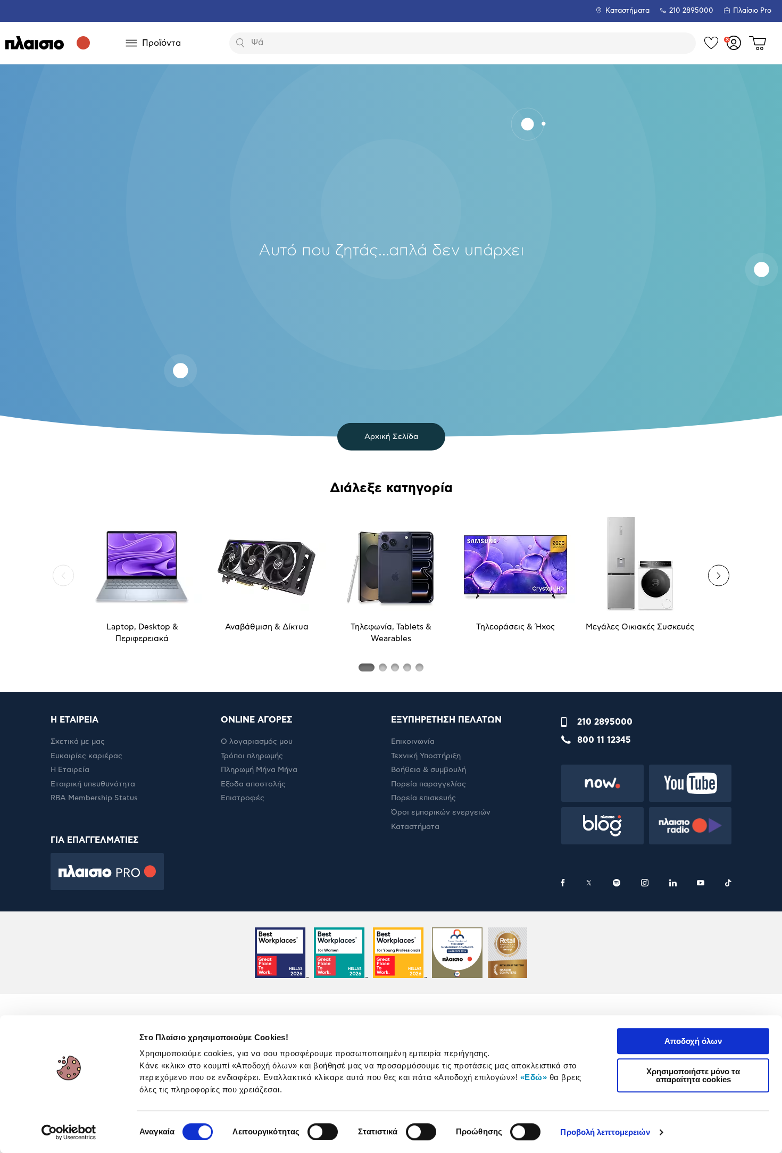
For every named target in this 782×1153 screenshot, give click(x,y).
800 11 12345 (604, 740)
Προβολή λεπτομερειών (605, 1132)
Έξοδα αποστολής (253, 784)
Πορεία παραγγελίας (428, 784)
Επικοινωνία (413, 741)
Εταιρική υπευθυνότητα (93, 784)
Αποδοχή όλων (693, 1041)
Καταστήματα (627, 10)
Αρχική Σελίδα (391, 437)
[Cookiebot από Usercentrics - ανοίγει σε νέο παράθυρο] (68, 1132)
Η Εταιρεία (70, 770)
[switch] (322, 1131)
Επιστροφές (242, 798)
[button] (63, 575)
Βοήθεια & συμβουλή (428, 770)
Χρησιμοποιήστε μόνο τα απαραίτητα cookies (693, 1075)
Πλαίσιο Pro (752, 10)
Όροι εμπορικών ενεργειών (440, 812)
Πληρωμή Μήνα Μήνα (259, 770)
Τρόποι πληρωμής (252, 756)
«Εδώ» (533, 1077)
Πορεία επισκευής (423, 798)
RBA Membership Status (94, 798)
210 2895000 (605, 722)
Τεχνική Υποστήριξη (426, 756)
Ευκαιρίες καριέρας (86, 756)
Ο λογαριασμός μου (257, 741)
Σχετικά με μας (78, 741)
